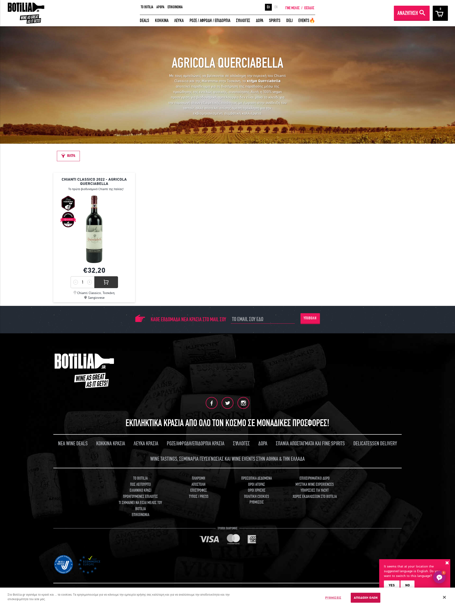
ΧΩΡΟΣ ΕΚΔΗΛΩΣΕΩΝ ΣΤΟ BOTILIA (315, 496)
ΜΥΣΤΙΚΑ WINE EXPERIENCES (315, 484)
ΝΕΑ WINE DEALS (73, 443)
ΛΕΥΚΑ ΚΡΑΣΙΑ (146, 443)
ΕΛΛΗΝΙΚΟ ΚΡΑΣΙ (140, 490)
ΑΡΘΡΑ (160, 7)
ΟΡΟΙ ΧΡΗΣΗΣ (256, 490)
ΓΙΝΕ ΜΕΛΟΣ (292, 8)
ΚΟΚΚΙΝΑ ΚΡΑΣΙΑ (110, 443)
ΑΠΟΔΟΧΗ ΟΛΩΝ (366, 597)
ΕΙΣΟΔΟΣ (309, 8)
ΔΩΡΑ (259, 20)
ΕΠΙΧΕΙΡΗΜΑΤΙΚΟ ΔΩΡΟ (315, 478)
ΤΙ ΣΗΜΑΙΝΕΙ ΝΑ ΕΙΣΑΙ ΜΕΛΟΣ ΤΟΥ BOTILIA (140, 505)
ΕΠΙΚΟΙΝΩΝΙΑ (175, 7)
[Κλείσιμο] (444, 597)
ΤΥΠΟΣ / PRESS (198, 496)
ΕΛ (268, 7)
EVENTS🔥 (306, 20)
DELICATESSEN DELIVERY (375, 443)
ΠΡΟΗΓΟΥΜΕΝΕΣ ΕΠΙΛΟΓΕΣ (140, 496)
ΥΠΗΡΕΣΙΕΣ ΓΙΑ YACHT (314, 490)
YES (392, 585)
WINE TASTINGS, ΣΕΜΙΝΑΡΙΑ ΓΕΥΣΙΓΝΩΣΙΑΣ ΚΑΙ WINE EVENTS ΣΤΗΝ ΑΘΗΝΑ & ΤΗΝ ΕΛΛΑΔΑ (227, 459)
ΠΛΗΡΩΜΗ (198, 478)
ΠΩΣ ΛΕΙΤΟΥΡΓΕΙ (140, 484)
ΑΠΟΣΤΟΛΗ (198, 484)
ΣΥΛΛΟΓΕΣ (243, 20)
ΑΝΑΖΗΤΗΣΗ (407, 13)
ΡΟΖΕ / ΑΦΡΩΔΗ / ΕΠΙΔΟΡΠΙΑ (210, 20)
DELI (289, 20)
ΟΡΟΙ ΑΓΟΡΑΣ (256, 484)
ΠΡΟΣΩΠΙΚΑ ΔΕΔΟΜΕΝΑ (256, 478)
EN (276, 7)
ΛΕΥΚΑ (179, 20)
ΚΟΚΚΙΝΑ (161, 20)
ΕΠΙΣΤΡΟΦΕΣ (198, 490)
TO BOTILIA (147, 7)
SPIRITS (274, 20)
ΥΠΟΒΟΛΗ (310, 318)
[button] (439, 577)
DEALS (144, 20)
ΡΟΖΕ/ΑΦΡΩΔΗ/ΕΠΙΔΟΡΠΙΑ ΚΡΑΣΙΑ (195, 443)
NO (407, 585)
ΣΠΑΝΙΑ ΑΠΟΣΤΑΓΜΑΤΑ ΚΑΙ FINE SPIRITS (310, 443)
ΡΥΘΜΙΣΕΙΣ (333, 597)
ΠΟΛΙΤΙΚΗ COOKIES (256, 496)
